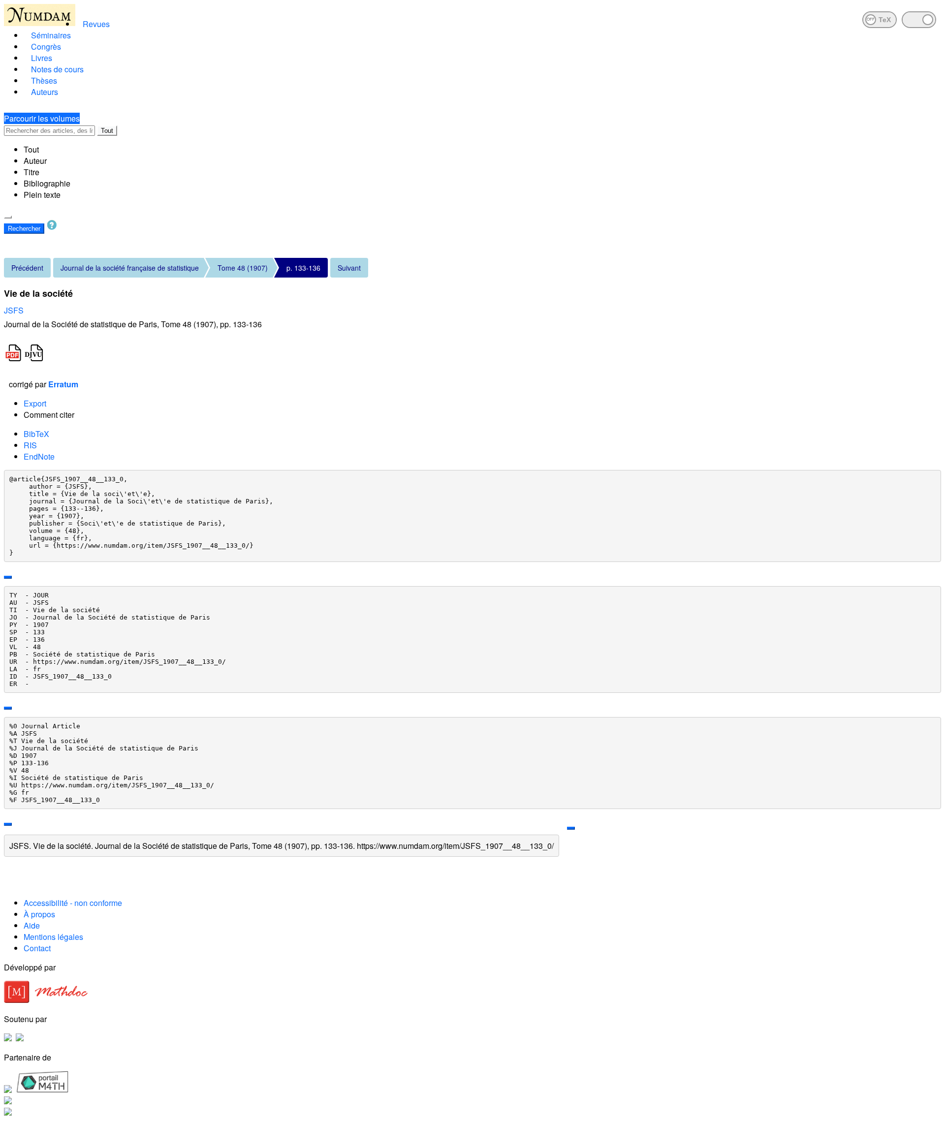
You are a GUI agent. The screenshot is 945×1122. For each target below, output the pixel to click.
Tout (107, 130)
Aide (32, 925)
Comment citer (49, 414)
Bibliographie (47, 183)
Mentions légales (53, 936)
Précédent (27, 268)
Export (35, 403)
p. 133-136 (303, 268)
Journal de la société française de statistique (130, 268)
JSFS (14, 310)
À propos (39, 914)
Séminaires (51, 35)
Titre (31, 172)
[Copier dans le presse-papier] (8, 577)
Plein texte (42, 194)
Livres (41, 57)
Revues (96, 24)
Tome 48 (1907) (243, 268)
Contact (37, 948)
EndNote (39, 456)
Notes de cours (57, 69)
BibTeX (36, 433)
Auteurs (44, 91)
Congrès (46, 46)
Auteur (35, 160)
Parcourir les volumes (42, 118)
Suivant (349, 268)
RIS (30, 445)
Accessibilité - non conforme (73, 902)
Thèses (44, 80)
